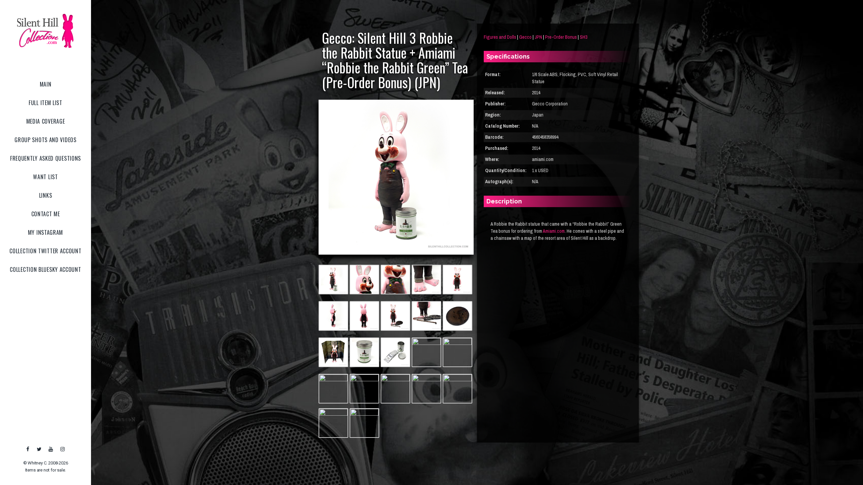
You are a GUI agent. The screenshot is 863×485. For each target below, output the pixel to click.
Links (45, 195)
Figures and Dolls (500, 37)
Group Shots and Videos (45, 140)
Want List (45, 177)
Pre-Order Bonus (561, 37)
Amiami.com (554, 231)
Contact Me (45, 214)
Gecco (525, 37)
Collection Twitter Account (45, 251)
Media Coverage (45, 121)
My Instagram (45, 232)
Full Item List (45, 103)
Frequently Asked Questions (45, 158)
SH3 (583, 37)
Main (46, 84)
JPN (538, 37)
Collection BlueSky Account (45, 269)
